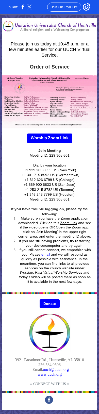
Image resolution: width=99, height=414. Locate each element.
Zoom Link (68, 223)
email (45, 254)
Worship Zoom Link (50, 138)
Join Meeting (49, 150)
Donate (49, 304)
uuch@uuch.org (56, 369)
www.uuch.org (50, 374)
